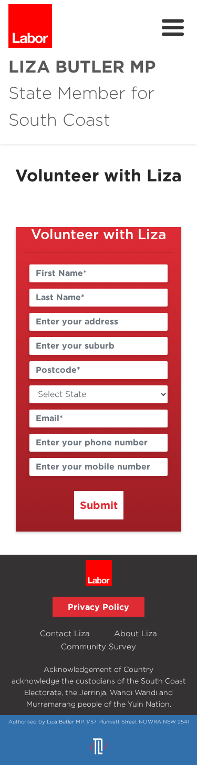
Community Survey (98, 646)
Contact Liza (65, 633)
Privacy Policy (98, 606)
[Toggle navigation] (173, 27)
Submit (99, 505)
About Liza (135, 633)
